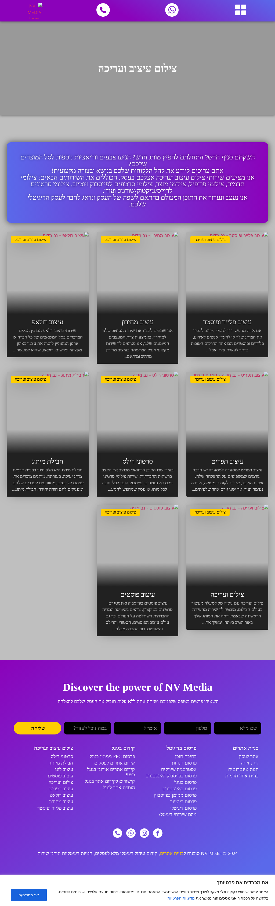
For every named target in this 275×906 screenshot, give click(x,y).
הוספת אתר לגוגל (119, 787)
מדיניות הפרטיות (181, 898)
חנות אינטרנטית (243, 769)
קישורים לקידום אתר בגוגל (110, 781)
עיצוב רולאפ (47, 322)
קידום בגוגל (123, 748)
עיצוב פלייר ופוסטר (227, 322)
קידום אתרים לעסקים (114, 763)
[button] (240, 11)
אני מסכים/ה (29, 895)
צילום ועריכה (227, 594)
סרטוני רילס (137, 461)
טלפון (206, 720)
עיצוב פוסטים (137, 594)
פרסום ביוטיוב (183, 801)
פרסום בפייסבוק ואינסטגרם (171, 775)
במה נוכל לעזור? (96, 720)
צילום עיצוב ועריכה (210, 239)
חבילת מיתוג (47, 461)
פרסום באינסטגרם (179, 788)
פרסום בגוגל (185, 782)
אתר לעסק (248, 756)
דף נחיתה (249, 763)
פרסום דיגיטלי (183, 808)
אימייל (155, 720)
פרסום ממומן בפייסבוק (175, 795)
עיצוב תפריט (227, 461)
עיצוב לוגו (64, 769)
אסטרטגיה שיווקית (179, 769)
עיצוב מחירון (138, 322)
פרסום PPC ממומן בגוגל (112, 756)
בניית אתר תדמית (241, 775)
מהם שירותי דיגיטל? (177, 814)
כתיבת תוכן (186, 756)
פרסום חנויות (184, 763)
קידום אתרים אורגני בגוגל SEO (111, 772)
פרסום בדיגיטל (182, 748)
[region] (137, 890)
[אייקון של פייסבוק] (157, 833)
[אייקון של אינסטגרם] (144, 833)
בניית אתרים (246, 748)
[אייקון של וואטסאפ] (131, 833)
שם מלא (253, 720)
